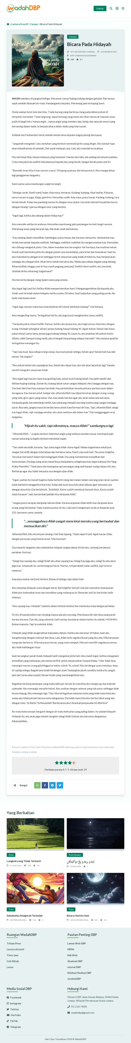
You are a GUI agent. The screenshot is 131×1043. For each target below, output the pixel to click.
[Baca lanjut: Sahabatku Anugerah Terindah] (35, 889)
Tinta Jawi (12, 955)
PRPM (70, 949)
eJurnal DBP (74, 967)
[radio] (57, 763)
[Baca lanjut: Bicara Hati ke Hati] (95, 889)
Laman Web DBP (76, 943)
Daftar (100, 8)
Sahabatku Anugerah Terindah (24, 915)
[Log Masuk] (117, 8)
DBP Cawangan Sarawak (83, 55)
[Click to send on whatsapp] (37, 785)
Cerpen (73, 36)
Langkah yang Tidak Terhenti (24, 860)
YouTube (15, 1015)
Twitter (14, 1009)
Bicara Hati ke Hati (78, 915)
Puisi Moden (75, 855)
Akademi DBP (74, 961)
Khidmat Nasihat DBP (79, 972)
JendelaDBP (74, 978)
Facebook (15, 997)
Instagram (15, 1003)
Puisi (11, 855)
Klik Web (72, 955)
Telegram (15, 1026)
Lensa (10, 967)
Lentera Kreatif (15, 949)
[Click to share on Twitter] (52, 785)
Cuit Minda (13, 961)
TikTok (13, 1020)
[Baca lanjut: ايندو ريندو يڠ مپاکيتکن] (95, 834)
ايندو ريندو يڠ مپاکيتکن (80, 861)
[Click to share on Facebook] (45, 785)
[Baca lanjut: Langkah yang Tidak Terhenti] (35, 834)
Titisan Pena (14, 943)
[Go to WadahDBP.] (8, 24)
